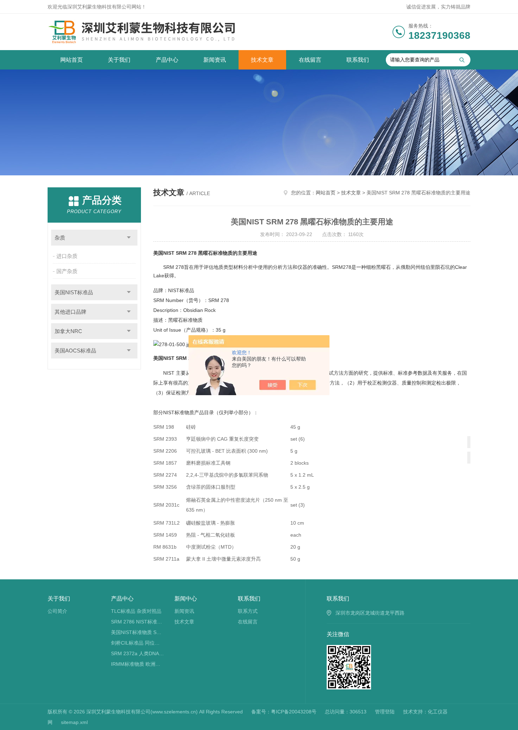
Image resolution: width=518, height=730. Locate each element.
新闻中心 (185, 599)
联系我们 (357, 60)
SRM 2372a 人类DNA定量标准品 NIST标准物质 (137, 653)
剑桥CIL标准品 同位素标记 (137, 643)
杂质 (60, 238)
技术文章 (262, 60)
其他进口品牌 (70, 312)
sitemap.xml (74, 722)
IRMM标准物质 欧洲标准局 (137, 664)
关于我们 (119, 60)
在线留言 (310, 60)
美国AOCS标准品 (75, 351)
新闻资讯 (214, 60)
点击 (128, 238)
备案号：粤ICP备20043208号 (283, 711)
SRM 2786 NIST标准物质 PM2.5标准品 (137, 622)
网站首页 (71, 60)
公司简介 (57, 611)
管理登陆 (385, 711)
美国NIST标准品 (74, 292)
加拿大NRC (68, 331)
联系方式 (248, 611)
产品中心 (167, 60)
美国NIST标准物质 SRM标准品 (137, 632)
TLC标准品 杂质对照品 (136, 611)
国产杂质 (67, 271)
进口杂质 (67, 256)
